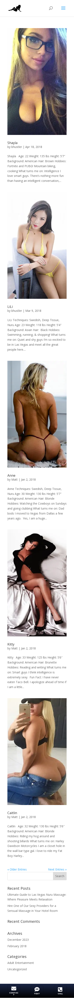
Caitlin (12, 813)
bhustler (16, 147)
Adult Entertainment (20, 963)
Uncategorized (17, 969)
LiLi (10, 306)
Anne (11, 475)
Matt (14, 479)
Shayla (12, 143)
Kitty (10, 644)
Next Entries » (57, 869)
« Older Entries (17, 869)
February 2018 (17, 946)
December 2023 (18, 940)
